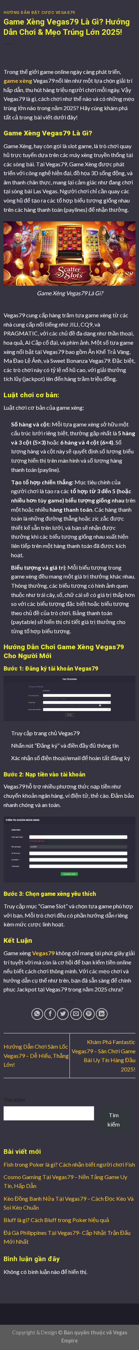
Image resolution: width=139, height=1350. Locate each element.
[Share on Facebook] (50, 1014)
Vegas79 (43, 953)
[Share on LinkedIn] (102, 1014)
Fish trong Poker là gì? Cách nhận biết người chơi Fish (69, 1164)
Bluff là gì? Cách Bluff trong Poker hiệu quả (56, 1219)
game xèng (18, 80)
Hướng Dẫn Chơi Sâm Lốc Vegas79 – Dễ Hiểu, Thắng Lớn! (36, 1055)
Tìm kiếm (14, 1100)
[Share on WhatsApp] (37, 1014)
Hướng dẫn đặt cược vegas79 (39, 12)
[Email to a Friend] (76, 1014)
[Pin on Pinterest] (89, 1014)
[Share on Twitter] (63, 1014)
